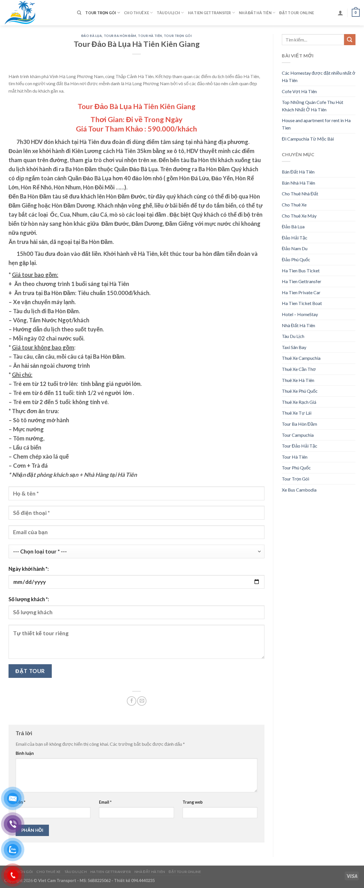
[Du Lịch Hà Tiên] (36, 13)
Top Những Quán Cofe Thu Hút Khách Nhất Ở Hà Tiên (312, 105)
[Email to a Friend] (141, 701)
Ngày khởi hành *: (29, 569)
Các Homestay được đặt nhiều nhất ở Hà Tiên (318, 76)
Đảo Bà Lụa (91, 35)
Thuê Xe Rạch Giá (299, 402)
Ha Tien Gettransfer (209, 13)
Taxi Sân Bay (294, 347)
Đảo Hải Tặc (294, 237)
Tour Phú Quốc (296, 467)
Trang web (192, 802)
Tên (20, 802)
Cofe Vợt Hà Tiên (299, 91)
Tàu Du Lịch (168, 13)
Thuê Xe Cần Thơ (299, 369)
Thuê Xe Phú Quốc (300, 391)
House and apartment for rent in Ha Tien (316, 124)
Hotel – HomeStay (300, 314)
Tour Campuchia (298, 435)
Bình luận (25, 753)
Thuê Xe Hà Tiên (298, 380)
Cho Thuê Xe (136, 13)
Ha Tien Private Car (301, 292)
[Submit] (349, 39)
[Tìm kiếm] (79, 12)
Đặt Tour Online (296, 13)
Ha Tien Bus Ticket (301, 270)
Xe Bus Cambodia (299, 489)
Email (105, 802)
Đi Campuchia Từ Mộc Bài (308, 138)
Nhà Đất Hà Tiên (255, 13)
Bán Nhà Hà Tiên (298, 182)
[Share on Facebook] (131, 701)
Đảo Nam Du (294, 248)
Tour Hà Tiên (150, 35)
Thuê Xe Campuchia (301, 358)
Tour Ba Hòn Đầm (120, 35)
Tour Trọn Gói (100, 13)
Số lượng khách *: (29, 599)
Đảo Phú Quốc (296, 259)
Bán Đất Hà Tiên (298, 171)
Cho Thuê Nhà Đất (300, 193)
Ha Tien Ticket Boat (302, 303)
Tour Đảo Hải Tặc (299, 445)
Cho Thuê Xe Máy (299, 215)
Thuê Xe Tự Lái (296, 412)
